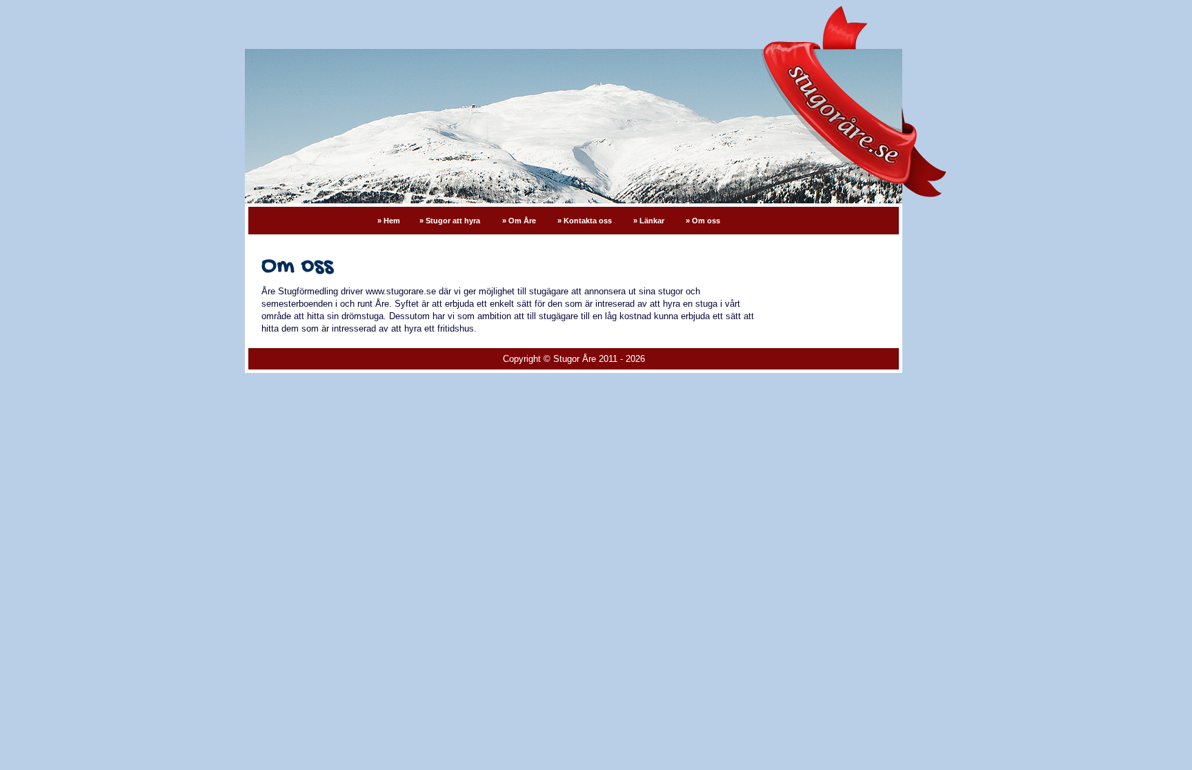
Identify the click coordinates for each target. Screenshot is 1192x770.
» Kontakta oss (585, 220)
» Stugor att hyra (449, 220)
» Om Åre (520, 220)
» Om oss (703, 220)
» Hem (388, 220)
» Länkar (649, 220)
